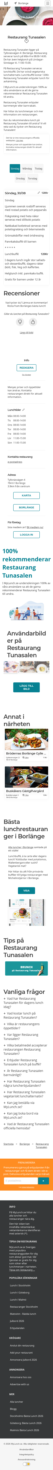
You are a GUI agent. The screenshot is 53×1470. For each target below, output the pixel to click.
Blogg (13, 1409)
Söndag (15, 168)
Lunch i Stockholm (20, 1285)
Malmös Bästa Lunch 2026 (24, 1430)
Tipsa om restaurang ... (22, 1270)
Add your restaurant (21, 1352)
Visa (26, 890)
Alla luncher (16, 1401)
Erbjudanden (17, 1328)
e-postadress (15, 462)
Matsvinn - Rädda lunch (23, 1313)
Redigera (27, 367)
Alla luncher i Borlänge (20, 847)
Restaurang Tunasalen (42, 1145)
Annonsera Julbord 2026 (23, 1359)
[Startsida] (6, 3)
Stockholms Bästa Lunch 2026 (26, 1416)
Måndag (27, 168)
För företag (26, 375)
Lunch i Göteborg (19, 1292)
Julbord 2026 (17, 1321)
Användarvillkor (26, 1449)
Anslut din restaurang (22, 1345)
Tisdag (38, 168)
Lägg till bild (26, 332)
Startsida (9, 1144)
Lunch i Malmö (18, 1299)
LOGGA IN (26, 534)
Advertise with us (19, 1384)
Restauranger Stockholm (24, 1306)
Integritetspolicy (28, 1187)
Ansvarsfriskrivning (26, 1459)
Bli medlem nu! (35, 527)
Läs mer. (19, 140)
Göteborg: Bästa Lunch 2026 (26, 1423)
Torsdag (32, 178)
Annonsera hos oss (20, 1377)
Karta (26, 495)
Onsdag (20, 178)
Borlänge (26, 507)
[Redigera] (39, 192)
